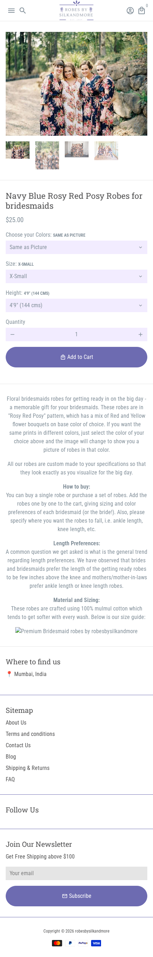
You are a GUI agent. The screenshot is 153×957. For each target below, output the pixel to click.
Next (140, 84)
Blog (11, 756)
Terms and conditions (30, 734)
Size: (20, 263)
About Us (16, 722)
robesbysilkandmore (92, 931)
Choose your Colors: (45, 234)
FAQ (10, 779)
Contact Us (18, 745)
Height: (27, 292)
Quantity (15, 322)
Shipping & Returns (27, 768)
